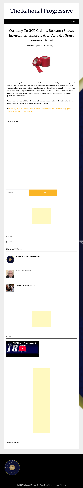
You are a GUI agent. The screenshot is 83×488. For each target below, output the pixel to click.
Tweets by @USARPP (14, 442)
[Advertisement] (41, 216)
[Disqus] (41, 160)
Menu (73, 21)
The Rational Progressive (41, 11)
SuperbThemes (61, 485)
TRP (55, 46)
